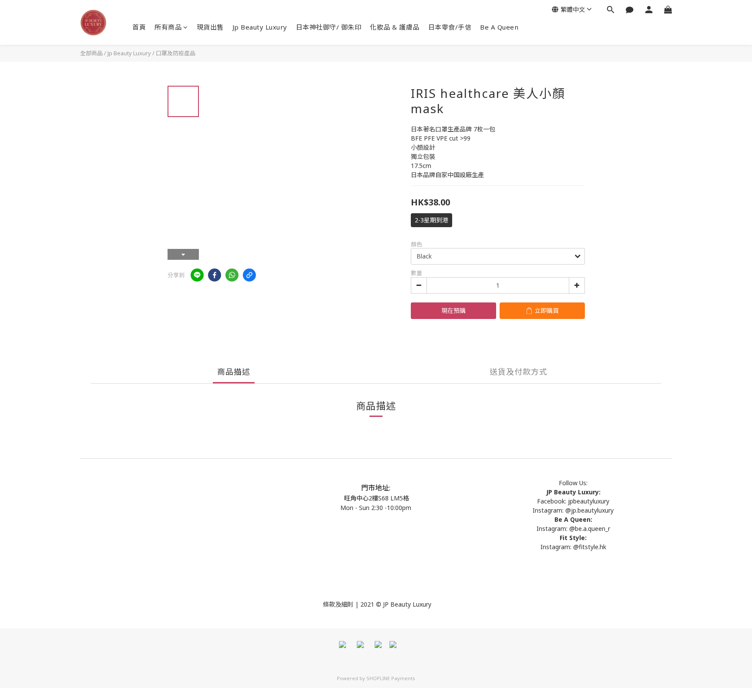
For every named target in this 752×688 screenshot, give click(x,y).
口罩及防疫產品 (175, 53)
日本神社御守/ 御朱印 (329, 27)
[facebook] (214, 275)
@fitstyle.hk (589, 547)
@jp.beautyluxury (589, 510)
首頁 (139, 27)
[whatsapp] (231, 275)
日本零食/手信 (450, 27)
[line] (197, 275)
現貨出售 (210, 27)
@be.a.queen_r (589, 528)
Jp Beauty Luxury (259, 27)
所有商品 (167, 27)
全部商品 (91, 53)
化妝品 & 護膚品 (395, 27)
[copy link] (249, 275)
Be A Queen (499, 27)
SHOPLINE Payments (390, 678)
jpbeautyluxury (587, 501)
